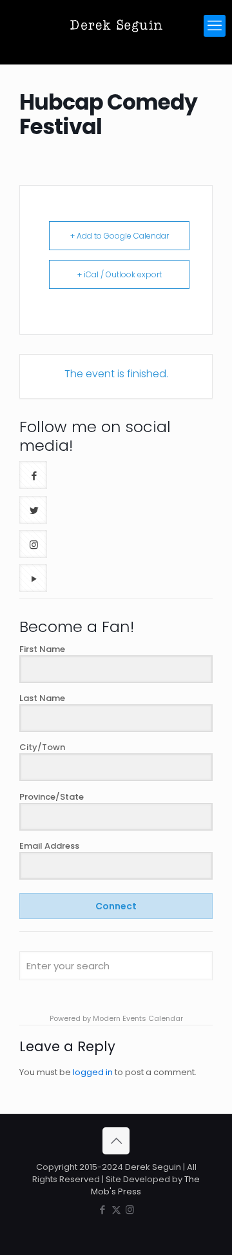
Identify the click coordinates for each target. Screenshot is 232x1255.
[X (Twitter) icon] (116, 1209)
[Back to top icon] (116, 1140)
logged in (93, 1072)
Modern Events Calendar (138, 1018)
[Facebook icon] (103, 1209)
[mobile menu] (215, 26)
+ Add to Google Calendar (119, 235)
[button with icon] (33, 475)
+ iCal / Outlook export (119, 274)
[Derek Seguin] (116, 25)
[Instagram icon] (130, 1209)
